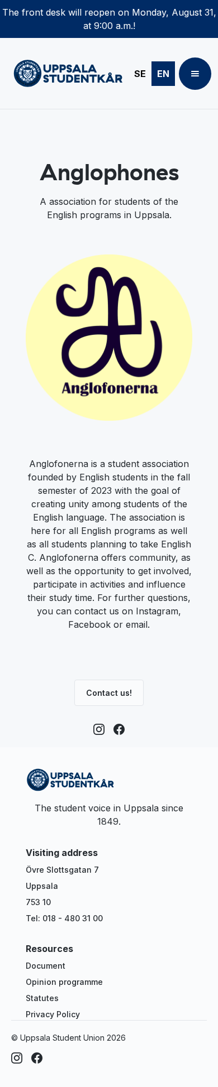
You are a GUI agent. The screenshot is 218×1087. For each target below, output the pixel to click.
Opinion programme (64, 982)
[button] (195, 73)
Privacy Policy (53, 1014)
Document (45, 965)
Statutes (42, 998)
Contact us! (109, 693)
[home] (65, 73)
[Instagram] (99, 729)
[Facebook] (119, 729)
